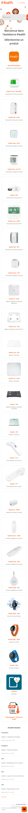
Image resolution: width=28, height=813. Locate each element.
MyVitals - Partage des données (9, 750)
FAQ (2, 759)
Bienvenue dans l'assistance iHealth (8, 808)
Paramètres (4, 733)
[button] (18, 3)
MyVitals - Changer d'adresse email (10, 789)
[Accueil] (7, 3)
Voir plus (3, 797)
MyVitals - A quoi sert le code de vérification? (12, 776)
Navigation (4, 746)
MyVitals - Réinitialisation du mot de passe (12, 763)
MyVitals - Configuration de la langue (10, 737)
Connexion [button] (22, 2)
